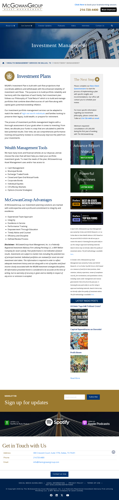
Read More (75, 378)
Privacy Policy (76, 483)
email (96, 118)
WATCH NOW (87, 157)
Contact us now (59, 474)
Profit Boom (76, 352)
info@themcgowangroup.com (46, 462)
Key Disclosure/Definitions (59, 485)
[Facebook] (51, 495)
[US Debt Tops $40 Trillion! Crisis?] (79, 317)
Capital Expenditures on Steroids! (86, 329)
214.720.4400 (38, 457)
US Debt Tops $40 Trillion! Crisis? (85, 306)
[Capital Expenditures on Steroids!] (79, 340)
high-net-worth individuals (33, 113)
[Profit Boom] (79, 364)
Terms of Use (93, 483)
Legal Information (55, 483)
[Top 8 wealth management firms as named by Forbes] (22, 7)
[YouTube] (67, 495)
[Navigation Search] (111, 25)
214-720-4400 (89, 9)
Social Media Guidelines (31, 483)
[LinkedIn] (57, 495)
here (71, 254)
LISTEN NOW (87, 187)
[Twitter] (62, 495)
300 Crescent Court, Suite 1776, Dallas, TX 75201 (54, 453)
